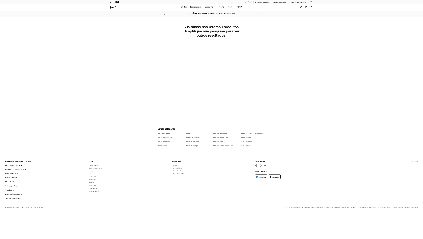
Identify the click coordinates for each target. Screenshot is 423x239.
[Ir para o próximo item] (259, 13)
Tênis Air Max (245, 145)
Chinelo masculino (192, 137)
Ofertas (184, 7)
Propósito (174, 165)
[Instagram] (260, 165)
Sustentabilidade (177, 168)
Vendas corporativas (12, 198)
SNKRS (239, 7)
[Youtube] (265, 165)
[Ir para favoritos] (306, 7)
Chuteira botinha (192, 141)
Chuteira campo (191, 145)
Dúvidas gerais (93, 165)
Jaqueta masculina (220, 137)
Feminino (220, 7)
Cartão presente (11, 177)
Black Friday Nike (11, 173)
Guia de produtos (11, 186)
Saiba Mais (231, 13)
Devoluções (92, 177)
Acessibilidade (247, 2)
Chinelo (188, 133)
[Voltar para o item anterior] (164, 13)
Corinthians (9, 190)
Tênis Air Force (246, 141)
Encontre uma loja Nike (262, 2)
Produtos (91, 182)
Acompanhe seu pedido (280, 2)
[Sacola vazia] (311, 7)
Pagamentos (92, 179)
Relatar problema (93, 191)
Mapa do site (10, 182)
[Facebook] (256, 165)
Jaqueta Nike (217, 141)
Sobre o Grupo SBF (178, 174)
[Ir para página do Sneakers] (117, 2)
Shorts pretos (245, 137)
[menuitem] (183, 7)
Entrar (311, 2)
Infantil (230, 7)
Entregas (91, 171)
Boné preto (162, 145)
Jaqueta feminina (219, 133)
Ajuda (292, 2)
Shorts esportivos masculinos (252, 133)
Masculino (209, 7)
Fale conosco (92, 188)
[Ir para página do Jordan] (111, 2)
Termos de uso (38, 207)
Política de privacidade (12, 207)
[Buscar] (301, 7)
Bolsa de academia (165, 137)
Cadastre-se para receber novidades (18, 161)
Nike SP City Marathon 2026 (15, 169)
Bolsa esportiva (164, 141)
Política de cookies (26, 207)
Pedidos (90, 174)
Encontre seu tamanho (95, 168)
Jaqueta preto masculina (222, 145)
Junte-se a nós (301, 2)
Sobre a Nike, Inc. (177, 171)
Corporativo (92, 185)
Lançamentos (195, 7)
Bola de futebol (164, 133)
